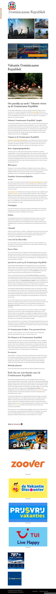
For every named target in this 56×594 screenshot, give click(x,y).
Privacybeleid (20, 592)
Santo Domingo (39, 27)
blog (10, 35)
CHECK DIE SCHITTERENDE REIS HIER (37, 55)
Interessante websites (43, 591)
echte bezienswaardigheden (35, 182)
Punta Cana (39, 390)
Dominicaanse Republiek (27, 12)
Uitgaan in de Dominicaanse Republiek (18, 37)
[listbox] (28, 29)
